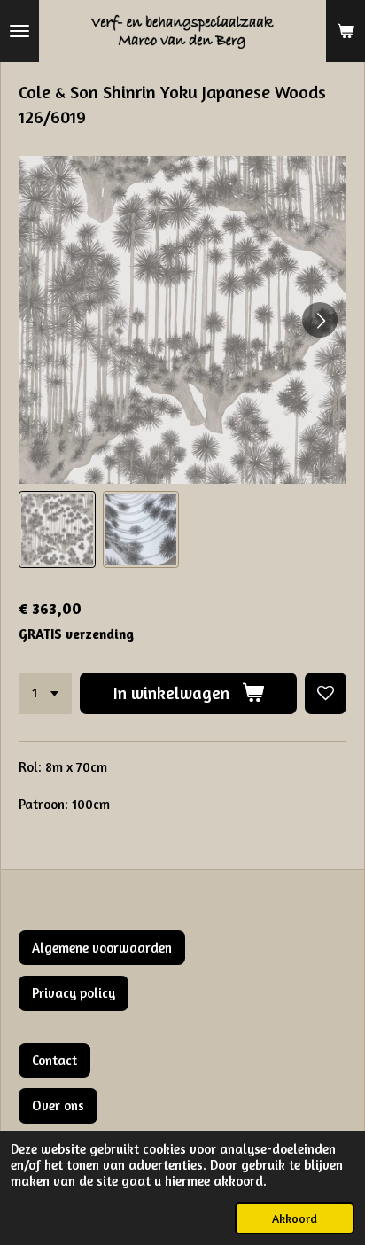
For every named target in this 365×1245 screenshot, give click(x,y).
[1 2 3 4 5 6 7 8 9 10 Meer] (45, 693)
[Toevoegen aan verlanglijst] (325, 693)
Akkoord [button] (294, 1218)
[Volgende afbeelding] (320, 320)
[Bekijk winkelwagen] (345, 31)
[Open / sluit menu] (19, 31)
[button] (57, 529)
